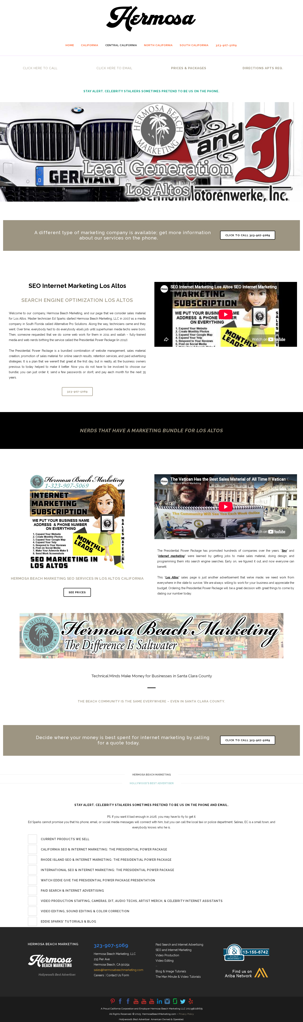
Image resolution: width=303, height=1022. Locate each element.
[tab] (151, 839)
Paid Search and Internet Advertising (179, 944)
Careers (99, 975)
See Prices (77, 592)
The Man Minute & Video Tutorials (178, 976)
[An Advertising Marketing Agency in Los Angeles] (120, 1003)
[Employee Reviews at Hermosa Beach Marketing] (175, 1003)
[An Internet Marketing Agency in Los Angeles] (136, 1003)
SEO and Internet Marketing (173, 950)
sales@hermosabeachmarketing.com (118, 970)
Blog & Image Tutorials (171, 971)
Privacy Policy (186, 1014)
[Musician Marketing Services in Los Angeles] (159, 1003)
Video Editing (165, 960)
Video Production (167, 955)
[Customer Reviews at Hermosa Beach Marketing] (190, 1003)
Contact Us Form (117, 975)
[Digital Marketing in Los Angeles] (128, 1003)
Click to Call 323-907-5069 (247, 235)
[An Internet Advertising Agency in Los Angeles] (151, 1003)
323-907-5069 (77, 391)
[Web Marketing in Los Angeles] (143, 1003)
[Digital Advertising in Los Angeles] (167, 1003)
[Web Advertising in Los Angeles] (183, 1003)
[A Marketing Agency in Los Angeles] (112, 1003)
